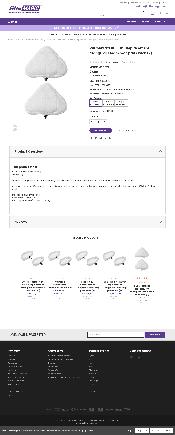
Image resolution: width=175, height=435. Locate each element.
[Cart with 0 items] (166, 13)
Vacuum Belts (54, 370)
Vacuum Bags (54, 366)
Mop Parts (52, 363)
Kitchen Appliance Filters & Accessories (64, 377)
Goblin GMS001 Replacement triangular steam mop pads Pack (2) (142, 290)
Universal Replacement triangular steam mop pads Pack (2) (60, 286)
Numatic (92, 373)
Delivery (155, 3)
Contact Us (159, 21)
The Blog (144, 21)
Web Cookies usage (16, 377)
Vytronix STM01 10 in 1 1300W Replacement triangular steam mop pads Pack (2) (33, 286)
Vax (90, 359)
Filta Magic (93, 381)
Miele (91, 366)
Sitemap (11, 395)
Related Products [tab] (85, 238)
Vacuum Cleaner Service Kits (60, 356)
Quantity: (94, 116)
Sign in (11, 391)
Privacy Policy (13, 384)
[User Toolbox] (152, 13)
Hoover (92, 363)
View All (92, 391)
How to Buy (12, 370)
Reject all (142, 430)
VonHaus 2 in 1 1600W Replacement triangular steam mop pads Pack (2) (115, 286)
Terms (10, 388)
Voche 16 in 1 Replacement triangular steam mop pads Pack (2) (88, 286)
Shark (91, 377)
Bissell (91, 384)
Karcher (92, 388)
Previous (167, 426)
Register (19, 391)
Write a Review (129, 62)
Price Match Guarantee (139, 3)
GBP (159, 13)
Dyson (91, 356)
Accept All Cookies (161, 430)
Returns (164, 3)
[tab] (87, 152)
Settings (127, 430)
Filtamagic (93, 370)
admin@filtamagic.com (151, 6)
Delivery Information (16, 381)
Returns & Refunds (15, 366)
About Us (123, 3)
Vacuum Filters (54, 373)
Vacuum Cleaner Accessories (60, 359)
